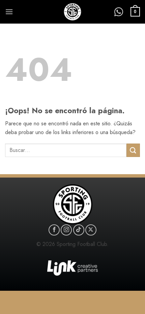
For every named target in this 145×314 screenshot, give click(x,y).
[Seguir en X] (90, 230)
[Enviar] (133, 150)
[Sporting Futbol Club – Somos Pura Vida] (72, 12)
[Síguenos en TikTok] (78, 230)
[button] (9, 11)
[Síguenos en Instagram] (66, 230)
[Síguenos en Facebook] (54, 230)
